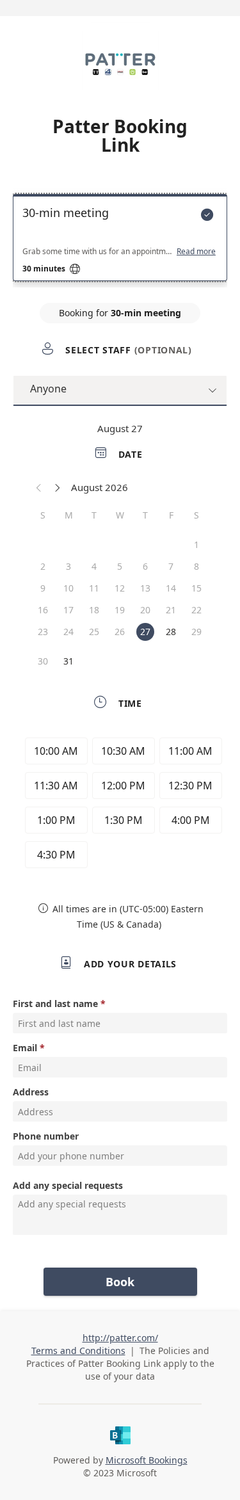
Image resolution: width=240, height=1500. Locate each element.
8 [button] (196, 566)
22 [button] (196, 610)
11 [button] (94, 588)
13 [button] (145, 588)
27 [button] (145, 631)
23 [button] (43, 631)
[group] (120, 805)
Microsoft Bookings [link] (147, 1460)
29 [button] (196, 631)
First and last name (55, 1003)
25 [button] (94, 631)
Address (31, 1092)
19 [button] (120, 610)
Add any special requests (68, 1185)
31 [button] (68, 661)
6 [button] (145, 566)
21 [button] (171, 610)
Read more (196, 251)
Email (25, 1048)
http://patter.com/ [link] (120, 1338)
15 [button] (196, 588)
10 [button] (68, 588)
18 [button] (94, 610)
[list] (120, 240)
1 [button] (196, 544)
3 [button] (68, 566)
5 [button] (119, 566)
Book (120, 1281)
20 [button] (145, 610)
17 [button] (68, 610)
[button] (39, 487)
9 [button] (42, 588)
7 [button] (170, 566)
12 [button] (120, 588)
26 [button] (120, 631)
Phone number (46, 1136)
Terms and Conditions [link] (78, 1350)
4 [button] (94, 566)
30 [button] (43, 661)
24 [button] (68, 631)
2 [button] (42, 566)
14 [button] (171, 588)
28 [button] (171, 631)
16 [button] (43, 610)
